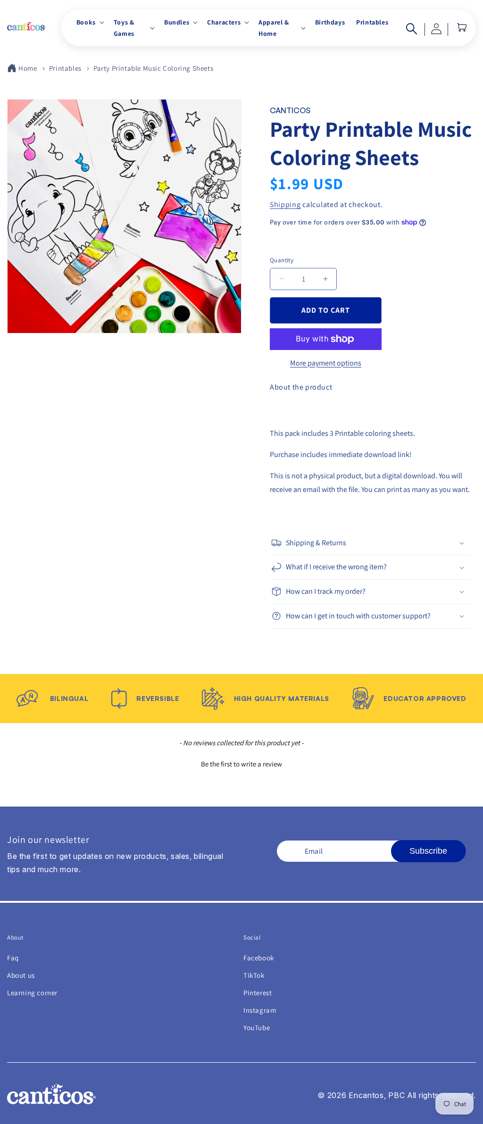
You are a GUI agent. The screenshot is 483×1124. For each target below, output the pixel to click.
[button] (89, 22)
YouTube (256, 1027)
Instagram (259, 1010)
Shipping (285, 204)
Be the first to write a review (241, 763)
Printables (65, 68)
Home (27, 68)
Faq (13, 957)
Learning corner (32, 992)
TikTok (254, 975)
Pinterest (257, 992)
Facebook (258, 957)
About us (21, 975)
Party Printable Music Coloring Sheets (153, 68)
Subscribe (428, 851)
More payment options (325, 363)
